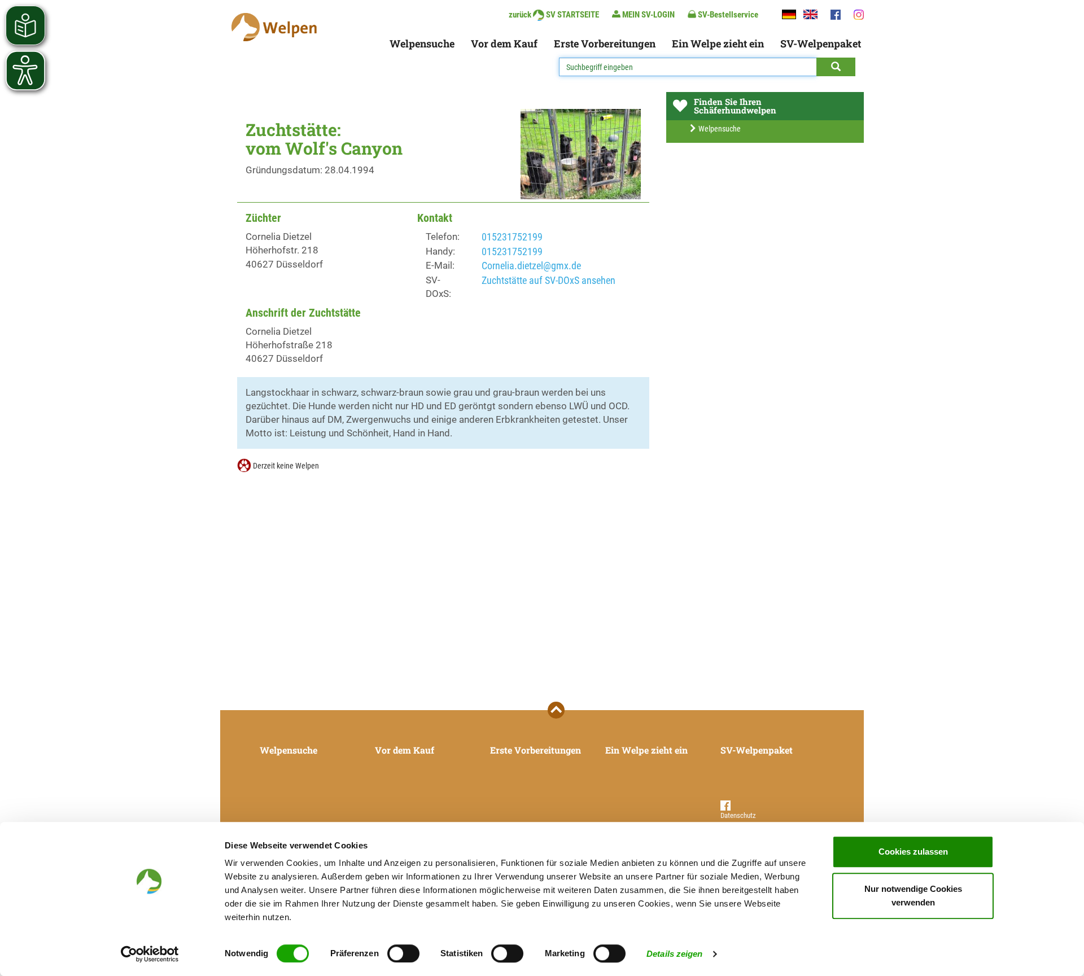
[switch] (403, 953)
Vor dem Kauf (504, 43)
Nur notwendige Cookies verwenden (913, 895)
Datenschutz (738, 815)
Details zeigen (674, 954)
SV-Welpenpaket (820, 43)
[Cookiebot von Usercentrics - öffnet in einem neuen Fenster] (149, 954)
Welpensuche (422, 43)
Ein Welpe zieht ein (718, 43)
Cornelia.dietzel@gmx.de (531, 266)
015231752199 (512, 237)
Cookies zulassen (913, 851)
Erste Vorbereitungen (604, 43)
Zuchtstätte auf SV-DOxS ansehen (548, 280)
